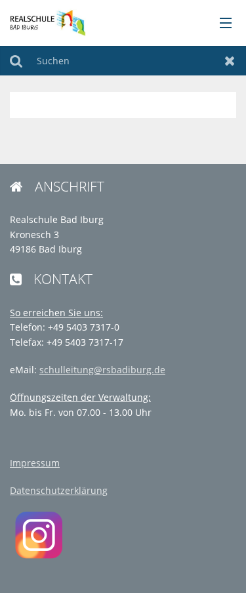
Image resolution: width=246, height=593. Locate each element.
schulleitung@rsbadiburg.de (102, 369)
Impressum (35, 463)
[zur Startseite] (47, 22)
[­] (221, 23)
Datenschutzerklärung (59, 490)
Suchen (16, 60)
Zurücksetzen (229, 60)
